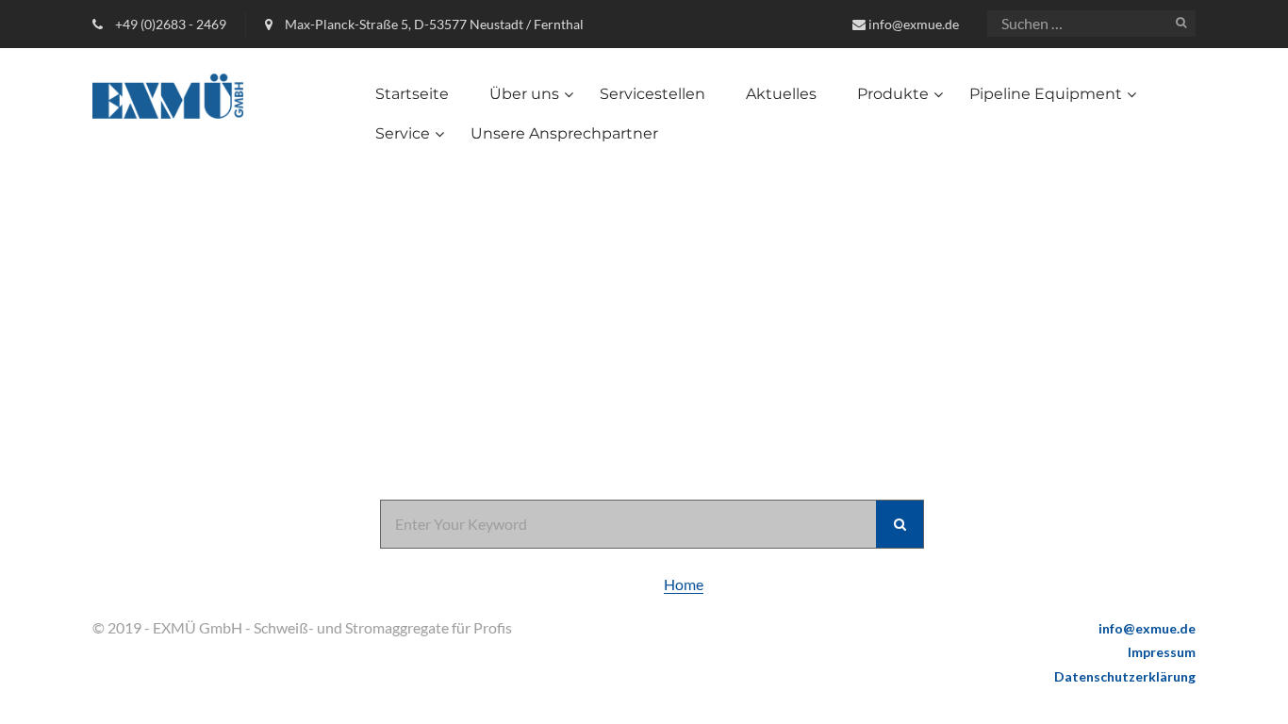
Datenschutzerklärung (1125, 676)
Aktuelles (781, 94)
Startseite (412, 94)
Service (402, 133)
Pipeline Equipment (1045, 94)
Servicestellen (652, 94)
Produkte (893, 94)
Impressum (1162, 652)
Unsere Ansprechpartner (564, 133)
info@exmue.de (913, 24)
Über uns (524, 94)
